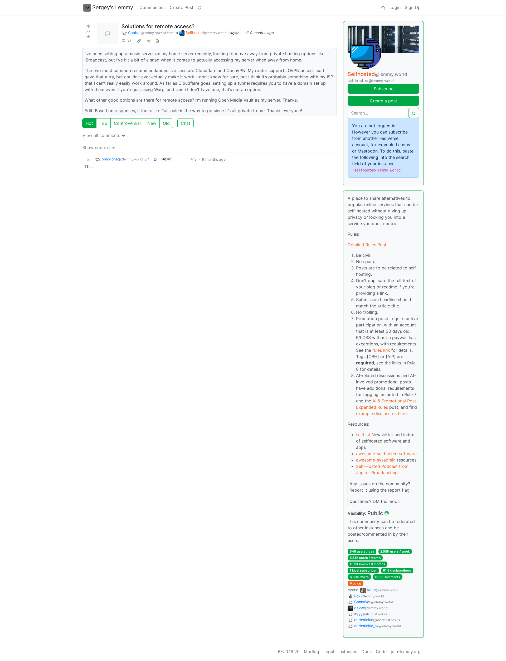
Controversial (127, 123)
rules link (381, 350)
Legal (328, 651)
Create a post (383, 100)
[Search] (383, 7)
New (151, 123)
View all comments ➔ (103, 135)
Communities (152, 7)
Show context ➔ (98, 147)
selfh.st (363, 434)
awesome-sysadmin (376, 460)
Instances (347, 651)
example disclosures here (381, 413)
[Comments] (107, 33)
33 (128, 41)
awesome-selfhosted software (386, 453)
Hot (89, 123)
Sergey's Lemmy (112, 7)
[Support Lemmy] (199, 7)
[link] (139, 41)
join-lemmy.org (406, 651)
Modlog (355, 583)
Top (103, 123)
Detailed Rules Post (367, 244)
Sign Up (413, 7)
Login (395, 7)
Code (381, 651)
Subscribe (383, 88)
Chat (185, 123)
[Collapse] (88, 159)
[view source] (157, 41)
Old (166, 123)
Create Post (181, 7)
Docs (366, 651)
